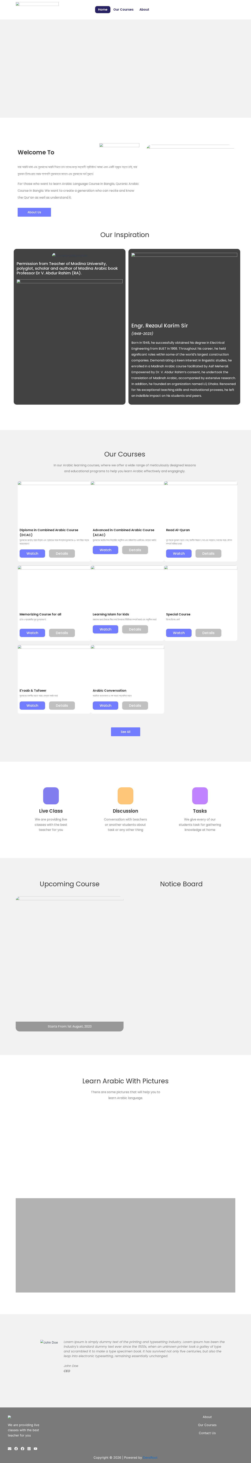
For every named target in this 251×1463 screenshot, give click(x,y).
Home (102, 9)
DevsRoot (150, 1457)
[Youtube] (35, 1448)
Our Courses (123, 9)
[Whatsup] (29, 1448)
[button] (4, 68)
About (144, 9)
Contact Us (207, 1433)
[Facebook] (16, 1448)
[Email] (9, 1448)
